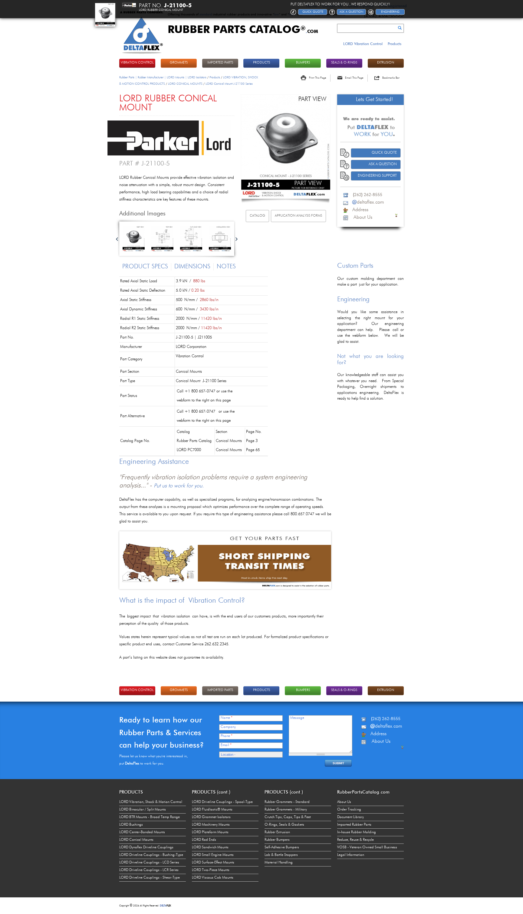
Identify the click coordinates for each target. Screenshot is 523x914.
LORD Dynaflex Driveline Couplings (146, 847)
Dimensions (192, 267)
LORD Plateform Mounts (210, 832)
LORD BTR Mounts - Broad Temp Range (149, 817)
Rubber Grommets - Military (286, 809)
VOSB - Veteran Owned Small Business (367, 847)
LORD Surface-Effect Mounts (213, 862)
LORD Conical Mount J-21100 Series (229, 83)
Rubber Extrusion (277, 832)
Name (226, 718)
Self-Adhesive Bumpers (282, 847)
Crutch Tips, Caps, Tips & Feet (288, 817)
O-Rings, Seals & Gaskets (284, 825)
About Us (344, 802)
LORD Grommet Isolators (211, 817)
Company (228, 727)
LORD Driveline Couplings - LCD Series (149, 862)
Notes (226, 267)
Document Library (350, 817)
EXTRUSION (385, 62)
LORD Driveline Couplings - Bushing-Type (151, 855)
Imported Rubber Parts (354, 825)
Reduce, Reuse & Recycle (355, 840)
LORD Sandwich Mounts (210, 847)
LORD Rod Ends (204, 840)
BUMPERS (303, 62)
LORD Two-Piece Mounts (210, 870)
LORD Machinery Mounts (211, 825)
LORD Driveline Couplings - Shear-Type (149, 878)
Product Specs (145, 267)
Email (226, 745)
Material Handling (279, 862)
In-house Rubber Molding (356, 832)
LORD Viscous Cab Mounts (212, 878)
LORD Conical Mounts (136, 840)
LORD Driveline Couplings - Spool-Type (222, 802)
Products (394, 43)
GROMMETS (179, 62)
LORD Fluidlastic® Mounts (212, 809)
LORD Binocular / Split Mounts (142, 809)
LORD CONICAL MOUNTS (185, 83)
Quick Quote (384, 153)
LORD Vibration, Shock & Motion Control (150, 802)
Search (399, 27)
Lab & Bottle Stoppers (281, 855)
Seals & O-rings (344, 62)
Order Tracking (349, 809)
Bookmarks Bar (391, 78)
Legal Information (350, 855)
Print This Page (317, 78)
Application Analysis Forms (298, 216)
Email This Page (354, 78)
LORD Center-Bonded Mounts (142, 832)
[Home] (141, 54)
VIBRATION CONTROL (137, 62)
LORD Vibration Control (363, 43)
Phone (226, 736)
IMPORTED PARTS (220, 62)
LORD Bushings (131, 825)
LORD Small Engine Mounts (213, 855)
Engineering (390, 11)
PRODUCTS (261, 62)
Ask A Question (383, 164)
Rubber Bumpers (277, 840)
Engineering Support (377, 176)
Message (297, 718)
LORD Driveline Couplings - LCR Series (149, 870)
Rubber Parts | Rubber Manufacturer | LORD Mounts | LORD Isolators (162, 77)
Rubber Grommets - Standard (287, 802)
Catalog (257, 216)
